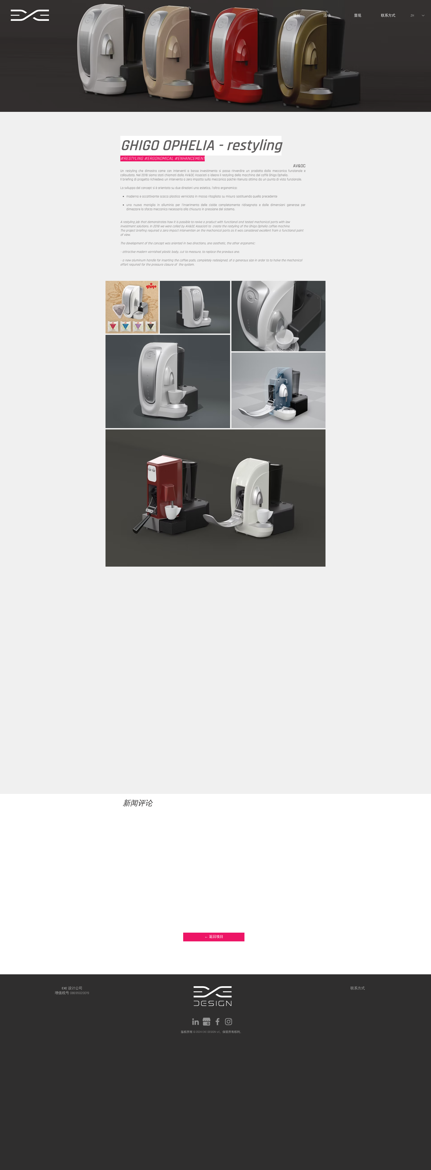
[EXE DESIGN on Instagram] (228, 1021)
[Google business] (206, 1021)
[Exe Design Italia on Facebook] (217, 1021)
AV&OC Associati (196, 175)
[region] (30, 18)
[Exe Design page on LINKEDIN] (195, 1021)
